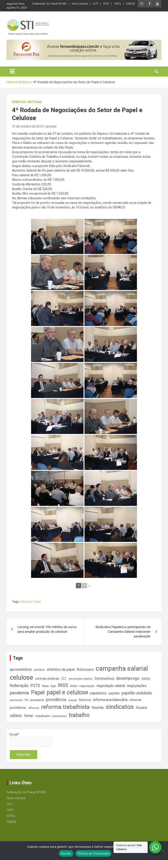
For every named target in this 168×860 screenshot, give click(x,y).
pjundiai (51, 126)
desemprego (128, 678)
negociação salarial (110, 686)
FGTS (35, 685)
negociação (86, 686)
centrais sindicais (47, 678)
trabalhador (42, 716)
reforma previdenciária (110, 700)
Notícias (35, 102)
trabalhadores (59, 716)
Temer (28, 716)
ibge (53, 686)
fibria (45, 686)
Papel (37, 601)
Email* (14, 734)
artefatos (39, 669)
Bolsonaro (85, 669)
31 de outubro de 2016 (27, 126)
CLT (63, 679)
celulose (26, 601)
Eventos (19, 102)
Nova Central (80, 3)
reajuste (72, 700)
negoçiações (137, 686)
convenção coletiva (80, 678)
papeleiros (98, 693)
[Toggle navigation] (12, 71)
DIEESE (130, 3)
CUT (95, 3)
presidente (37, 700)
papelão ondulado (137, 693)
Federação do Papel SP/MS (49, 3)
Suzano (141, 708)
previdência (56, 699)
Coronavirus (104, 678)
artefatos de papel (61, 669)
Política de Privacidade (93, 853)
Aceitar (66, 853)
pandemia (19, 692)
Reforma (85, 700)
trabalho (79, 715)
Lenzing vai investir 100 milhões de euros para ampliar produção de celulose (47, 629)
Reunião (98, 708)
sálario (16, 715)
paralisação (16, 700)
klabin (73, 686)
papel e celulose (67, 692)
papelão (114, 693)
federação (19, 685)
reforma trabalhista (65, 707)
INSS (63, 685)
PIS (26, 700)
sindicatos (120, 706)
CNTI (106, 3)
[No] (162, 850)
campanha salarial (122, 668)
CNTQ (117, 3)
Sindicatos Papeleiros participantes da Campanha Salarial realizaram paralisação (123, 631)
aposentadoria (21, 669)
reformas (33, 708)
